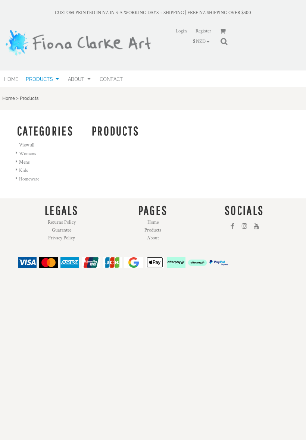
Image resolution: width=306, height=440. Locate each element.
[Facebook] (232, 226)
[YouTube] (256, 226)
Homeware (29, 179)
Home (8, 98)
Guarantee (61, 230)
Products (152, 230)
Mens (24, 162)
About (153, 238)
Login (181, 31)
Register (203, 31)
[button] (43, 78)
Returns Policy (62, 222)
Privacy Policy (61, 238)
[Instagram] (244, 226)
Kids (23, 170)
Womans (27, 154)
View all (26, 145)
